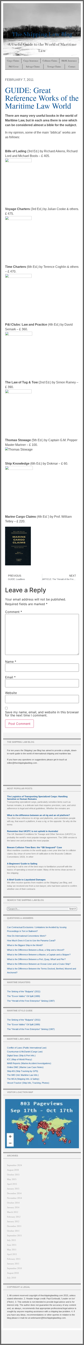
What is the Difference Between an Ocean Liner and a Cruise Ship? (39, 964)
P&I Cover (14, 66)
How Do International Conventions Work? (26, 936)
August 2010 (13, 1273)
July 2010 (11, 1277)
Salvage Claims (33, 66)
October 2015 (13, 1174)
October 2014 (13, 1203)
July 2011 (11, 1240)
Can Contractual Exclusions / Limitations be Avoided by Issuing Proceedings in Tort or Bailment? (36, 929)
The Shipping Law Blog (42, 34)
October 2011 (13, 1231)
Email (10, 677)
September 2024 (14, 1165)
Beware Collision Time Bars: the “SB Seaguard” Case (34, 847)
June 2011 (11, 1245)
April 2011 (12, 1254)
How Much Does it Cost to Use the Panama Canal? (31, 940)
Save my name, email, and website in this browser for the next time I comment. (42, 714)
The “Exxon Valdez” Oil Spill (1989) (23, 996)
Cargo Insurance (30, 60)
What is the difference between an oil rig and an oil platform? (38, 815)
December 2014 (14, 1193)
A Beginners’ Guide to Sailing (22, 863)
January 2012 (13, 1221)
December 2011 (14, 1226)
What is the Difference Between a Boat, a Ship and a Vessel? (35, 950)
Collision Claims (50, 60)
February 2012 (14, 1217)
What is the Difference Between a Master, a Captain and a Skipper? (39, 954)
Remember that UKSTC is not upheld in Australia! (32, 831)
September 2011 (14, 1235)
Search (72, 909)
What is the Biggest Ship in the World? (25, 945)
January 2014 (13, 1207)
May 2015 (11, 1179)
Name (10, 661)
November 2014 (14, 1198)
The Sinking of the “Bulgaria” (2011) (23, 991)
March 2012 (12, 1212)
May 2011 (11, 1249)
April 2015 (12, 1184)
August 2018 (13, 1170)
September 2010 (14, 1268)
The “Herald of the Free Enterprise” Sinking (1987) (31, 1001)
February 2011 (14, 1259)
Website (11, 692)
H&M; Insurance (69, 60)
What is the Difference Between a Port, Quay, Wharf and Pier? (36, 959)
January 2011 (13, 1263)
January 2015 (13, 1188)
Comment (13, 611)
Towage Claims (54, 66)
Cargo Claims (13, 60)
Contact (71, 66)
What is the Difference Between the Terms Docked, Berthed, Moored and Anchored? (41, 970)
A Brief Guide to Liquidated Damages (26, 879)
